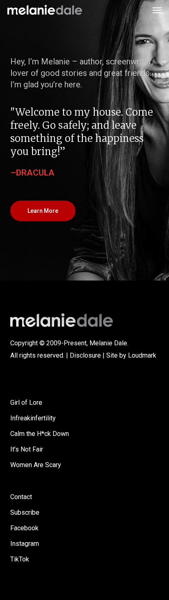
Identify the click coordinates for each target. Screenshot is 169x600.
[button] (157, 10)
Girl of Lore (26, 402)
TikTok (19, 559)
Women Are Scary (35, 465)
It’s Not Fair (26, 449)
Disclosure (85, 355)
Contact (21, 497)
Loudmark (142, 355)
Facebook (24, 528)
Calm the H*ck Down (39, 434)
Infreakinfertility (33, 418)
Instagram (24, 544)
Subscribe (24, 512)
